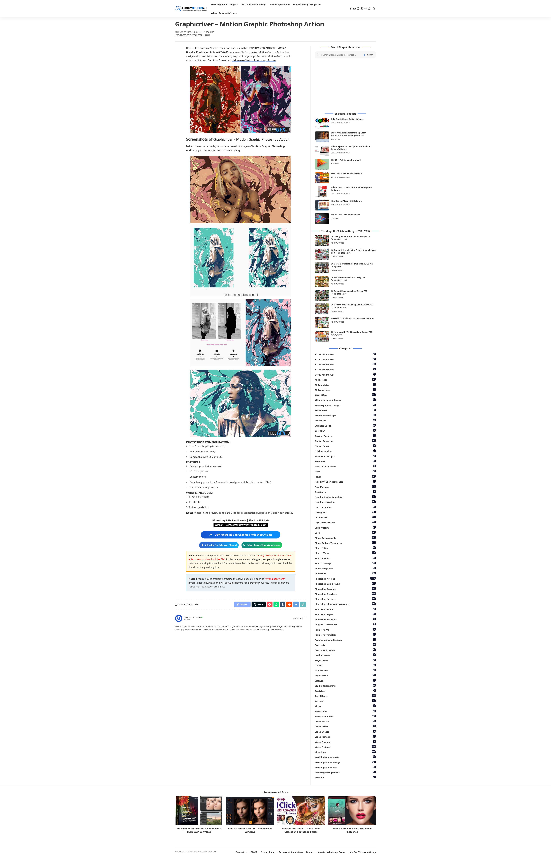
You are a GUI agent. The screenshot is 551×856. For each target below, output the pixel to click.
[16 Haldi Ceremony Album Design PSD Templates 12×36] (322, 281)
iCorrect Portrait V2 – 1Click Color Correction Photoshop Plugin (301, 830)
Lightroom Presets (345, 522)
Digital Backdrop (345, 440)
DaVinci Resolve (345, 435)
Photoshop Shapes (345, 609)
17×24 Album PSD (345, 369)
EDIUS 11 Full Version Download (346, 160)
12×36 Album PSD (345, 364)
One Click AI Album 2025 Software (346, 201)
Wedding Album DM (345, 767)
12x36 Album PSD (337, 243)
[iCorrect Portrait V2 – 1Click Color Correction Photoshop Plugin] (301, 810)
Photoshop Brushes (345, 588)
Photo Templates (345, 568)
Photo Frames (345, 558)
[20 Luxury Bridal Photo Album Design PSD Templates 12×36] (322, 240)
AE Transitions (345, 389)
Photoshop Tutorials (345, 619)
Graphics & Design (345, 502)
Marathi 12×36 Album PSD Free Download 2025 (352, 318)
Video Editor (345, 726)
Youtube (345, 777)
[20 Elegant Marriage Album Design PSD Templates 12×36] (322, 295)
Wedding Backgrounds (345, 772)
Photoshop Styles (345, 614)
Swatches (345, 690)
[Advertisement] (345, 85)
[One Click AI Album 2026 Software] (322, 177)
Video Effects (345, 731)
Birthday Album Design (345, 405)
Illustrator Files (345, 507)
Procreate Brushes (345, 650)
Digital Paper (345, 446)
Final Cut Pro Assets (345, 466)
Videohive (345, 752)
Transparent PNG (345, 716)
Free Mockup (345, 486)
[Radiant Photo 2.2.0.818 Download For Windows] (250, 810)
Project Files (345, 660)
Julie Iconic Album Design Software (347, 119)
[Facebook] (350, 9)
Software (335, 164)
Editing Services (345, 451)
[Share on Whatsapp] (276, 604)
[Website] (301, 618)
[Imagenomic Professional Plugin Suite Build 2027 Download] (199, 810)
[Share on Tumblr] (282, 604)
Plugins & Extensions (345, 624)
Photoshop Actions (345, 578)
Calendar (345, 430)
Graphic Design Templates (345, 497)
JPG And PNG (345, 517)
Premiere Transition (345, 634)
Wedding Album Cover (345, 757)
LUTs (345, 532)
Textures (345, 701)
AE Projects (345, 379)
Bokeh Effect (345, 410)
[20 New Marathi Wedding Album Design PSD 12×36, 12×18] (322, 336)
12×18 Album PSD (345, 354)
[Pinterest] (362, 9)
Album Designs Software (340, 123)
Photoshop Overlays (345, 593)
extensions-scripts (345, 456)
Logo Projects (345, 527)
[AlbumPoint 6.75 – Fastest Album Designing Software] (322, 191)
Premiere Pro (345, 629)
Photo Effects (345, 553)
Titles (345, 706)
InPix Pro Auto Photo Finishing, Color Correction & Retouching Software (348, 134)
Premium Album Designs (345, 639)
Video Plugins (345, 741)
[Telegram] (365, 9)
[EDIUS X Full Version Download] (322, 218)
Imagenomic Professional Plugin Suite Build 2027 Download (199, 830)
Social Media (345, 675)
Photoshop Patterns (345, 599)
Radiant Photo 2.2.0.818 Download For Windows (250, 830)
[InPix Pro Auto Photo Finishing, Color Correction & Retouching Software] (322, 136)
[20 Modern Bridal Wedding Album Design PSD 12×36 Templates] (322, 308)
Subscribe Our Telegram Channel (221, 545)
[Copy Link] (303, 604)
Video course (345, 721)
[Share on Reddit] (289, 604)
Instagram (345, 512)
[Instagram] (358, 9)
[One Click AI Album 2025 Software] (322, 205)
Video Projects (345, 746)
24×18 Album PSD (345, 374)
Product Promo (345, 655)
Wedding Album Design (345, 762)
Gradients (345, 491)
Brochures (345, 420)
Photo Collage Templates (345, 542)
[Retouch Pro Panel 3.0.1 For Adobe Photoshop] (352, 810)
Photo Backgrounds (345, 537)
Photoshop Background (345, 583)
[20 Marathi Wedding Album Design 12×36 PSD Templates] (322, 267)
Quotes (345, 665)
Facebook (345, 461)
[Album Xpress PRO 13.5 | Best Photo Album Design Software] (322, 150)
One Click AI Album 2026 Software (346, 173)
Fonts (345, 476)
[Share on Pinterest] (269, 604)
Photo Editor (336, 139)
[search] (373, 8)
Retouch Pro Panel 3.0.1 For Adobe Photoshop (351, 830)
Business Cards (345, 425)
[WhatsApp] (369, 9)
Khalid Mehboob (193, 617)
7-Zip (230, 582)
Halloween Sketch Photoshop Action (254, 60)
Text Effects (345, 695)
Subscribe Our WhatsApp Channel (263, 545)
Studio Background (345, 685)
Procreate (345, 644)
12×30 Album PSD (345, 359)
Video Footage (345, 736)
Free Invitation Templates (345, 481)
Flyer (345, 471)
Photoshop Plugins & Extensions (345, 604)
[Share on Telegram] (296, 604)
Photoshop (209, 32)
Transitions (345, 711)
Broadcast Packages (345, 415)
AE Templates (345, 384)
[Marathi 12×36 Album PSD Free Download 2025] (322, 322)
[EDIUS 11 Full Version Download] (322, 164)
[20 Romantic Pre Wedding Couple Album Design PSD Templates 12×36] (322, 254)
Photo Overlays (345, 563)
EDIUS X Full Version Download (345, 214)
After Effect (345, 395)
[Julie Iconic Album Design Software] (322, 123)
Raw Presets (345, 670)
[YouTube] (354, 9)
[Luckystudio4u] (191, 8)
